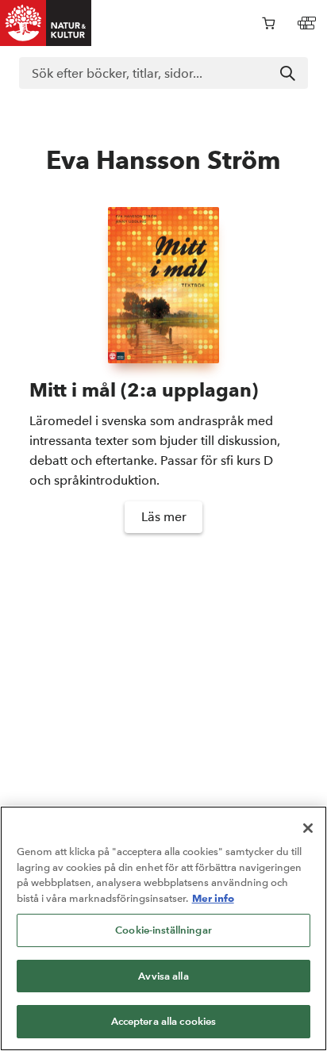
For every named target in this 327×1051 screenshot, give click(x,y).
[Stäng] (307, 828)
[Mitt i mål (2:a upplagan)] (163, 285)
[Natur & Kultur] (46, 23)
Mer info (213, 898)
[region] (163, 928)
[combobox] (163, 73)
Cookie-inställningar (163, 930)
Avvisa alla (163, 976)
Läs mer (164, 516)
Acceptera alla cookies (164, 1021)
